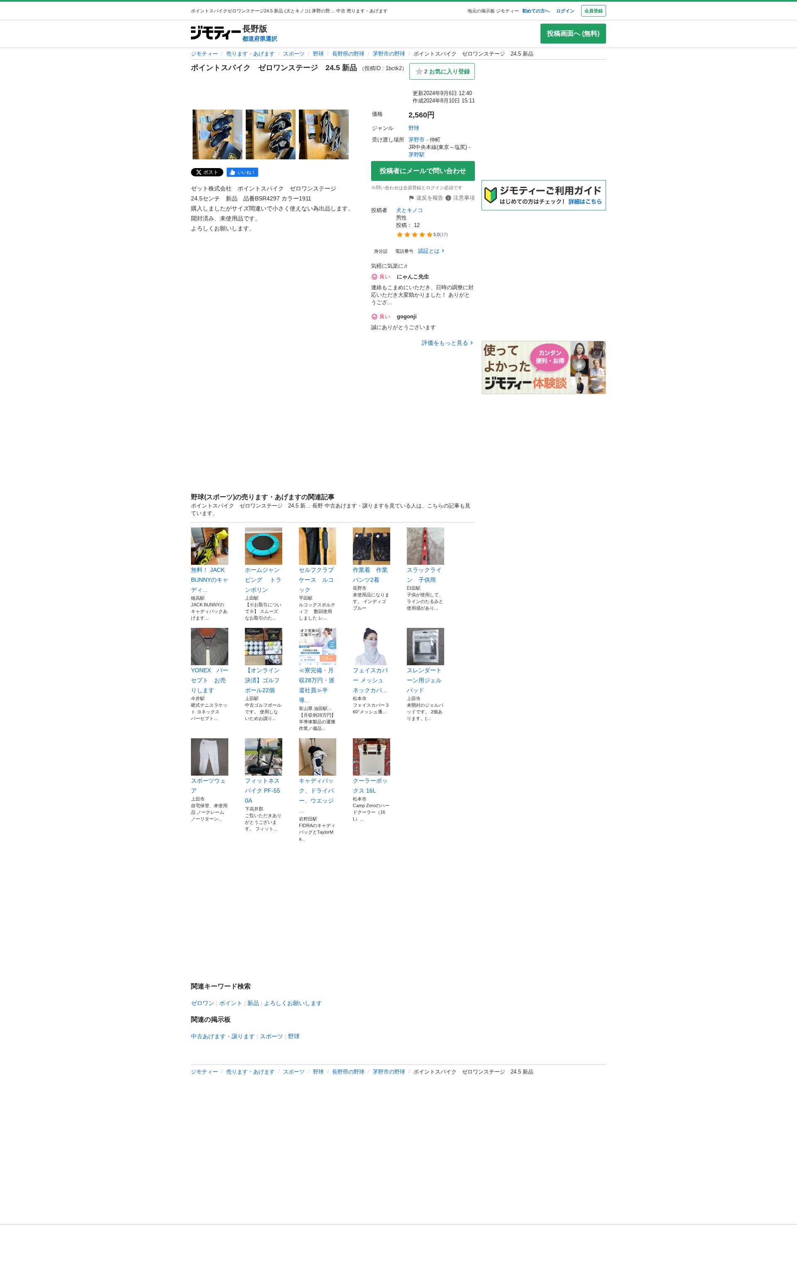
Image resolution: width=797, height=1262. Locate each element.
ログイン (565, 10)
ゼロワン (202, 1003)
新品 (253, 1003)
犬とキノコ (409, 210)
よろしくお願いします (293, 1003)
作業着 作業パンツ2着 (370, 574)
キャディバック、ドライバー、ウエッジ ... (316, 795)
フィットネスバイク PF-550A (262, 790)
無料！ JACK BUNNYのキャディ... (209, 579)
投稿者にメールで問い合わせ (423, 170)
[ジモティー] (216, 33)
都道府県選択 (259, 38)
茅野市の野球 (389, 54)
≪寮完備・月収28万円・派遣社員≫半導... (317, 685)
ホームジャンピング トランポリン (263, 579)
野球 (318, 54)
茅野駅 (416, 154)
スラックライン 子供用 (424, 574)
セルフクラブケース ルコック (316, 579)
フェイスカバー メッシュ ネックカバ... (370, 680)
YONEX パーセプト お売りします (209, 680)
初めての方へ (536, 10)
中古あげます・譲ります (223, 1036)
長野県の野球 (348, 54)
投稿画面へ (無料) (573, 33)
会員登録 (593, 10)
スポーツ (294, 54)
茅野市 (416, 140)
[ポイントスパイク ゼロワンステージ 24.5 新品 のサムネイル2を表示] (270, 134)
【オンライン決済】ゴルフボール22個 (262, 680)
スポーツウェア (208, 785)
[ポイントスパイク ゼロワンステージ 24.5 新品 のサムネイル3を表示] (323, 134)
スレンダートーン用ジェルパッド (424, 680)
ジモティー (204, 54)
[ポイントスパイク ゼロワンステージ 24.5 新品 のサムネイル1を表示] (217, 134)
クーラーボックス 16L (370, 785)
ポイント (230, 1003)
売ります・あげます (250, 54)
